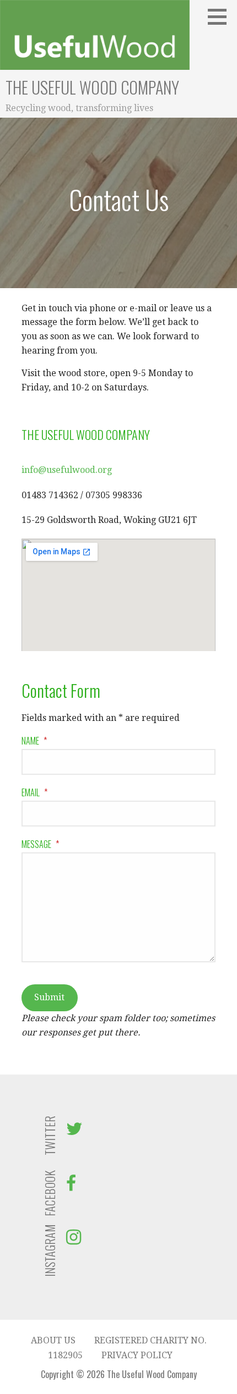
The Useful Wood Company (92, 87)
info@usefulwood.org (66, 470)
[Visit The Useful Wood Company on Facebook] (71, 1186)
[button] (221, 16)
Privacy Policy (137, 1355)
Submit (49, 997)
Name (34, 740)
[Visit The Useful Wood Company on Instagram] (73, 1240)
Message (40, 844)
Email (34, 792)
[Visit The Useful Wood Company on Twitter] (74, 1132)
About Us (53, 1340)
